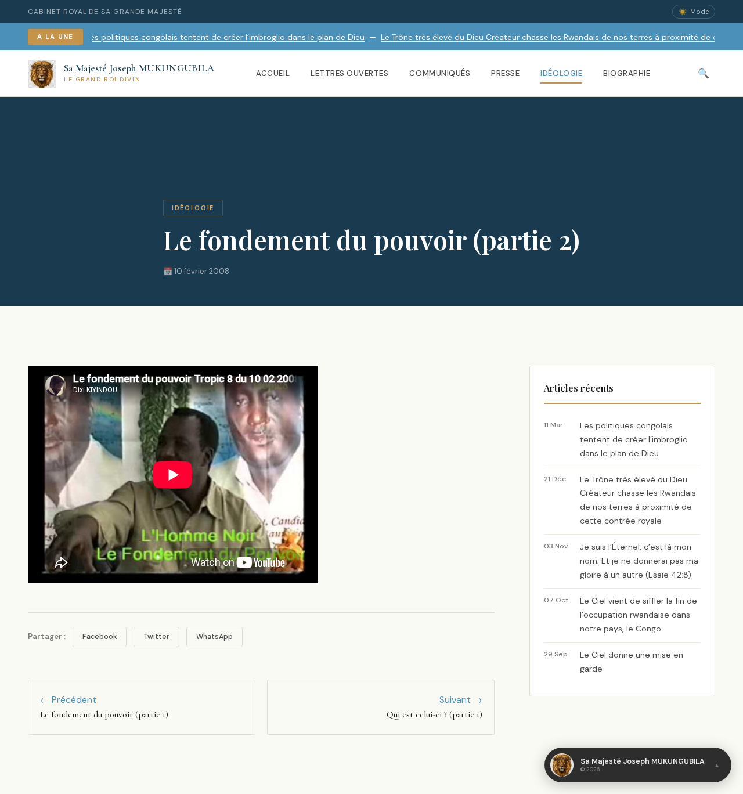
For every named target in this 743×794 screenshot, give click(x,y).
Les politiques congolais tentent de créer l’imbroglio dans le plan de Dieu (206, 37)
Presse (505, 73)
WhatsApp (214, 636)
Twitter (156, 636)
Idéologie (561, 73)
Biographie (626, 73)
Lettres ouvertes (349, 73)
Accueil (273, 73)
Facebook (99, 636)
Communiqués (439, 73)
